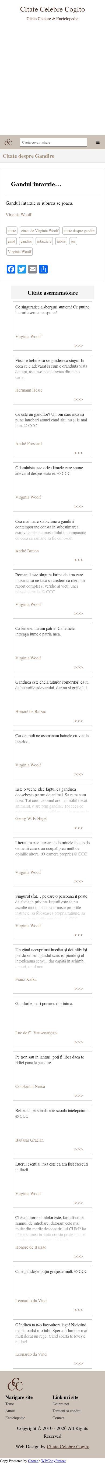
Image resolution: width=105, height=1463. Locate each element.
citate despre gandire (79, 230)
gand (11, 241)
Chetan (33, 1460)
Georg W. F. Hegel (31, 818)
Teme (9, 1403)
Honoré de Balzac (30, 711)
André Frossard (28, 443)
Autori (10, 1410)
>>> (78, 345)
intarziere (44, 241)
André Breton (27, 550)
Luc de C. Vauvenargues (36, 1032)
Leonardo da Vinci (31, 1300)
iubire (61, 241)
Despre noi (60, 1403)
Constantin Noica (30, 1086)
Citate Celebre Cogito (68, 1446)
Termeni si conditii (67, 1410)
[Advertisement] (52, 80)
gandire (26, 241)
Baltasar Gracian (29, 1140)
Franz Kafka (26, 979)
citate (12, 230)
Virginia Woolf (18, 214)
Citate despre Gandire (28, 156)
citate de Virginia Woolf (39, 230)
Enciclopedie (15, 1417)
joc (73, 241)
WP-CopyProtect (53, 1460)
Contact (58, 1417)
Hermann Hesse (29, 390)
